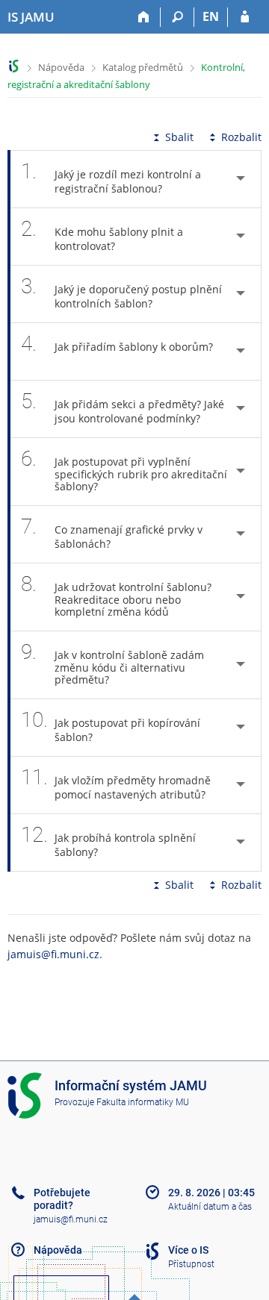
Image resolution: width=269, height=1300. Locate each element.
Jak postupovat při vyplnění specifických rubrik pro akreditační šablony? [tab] (124, 469)
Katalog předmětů (142, 67)
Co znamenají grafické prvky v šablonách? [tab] (111, 532)
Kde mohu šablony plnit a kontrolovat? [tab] (102, 234)
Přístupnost (191, 1264)
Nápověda (61, 67)
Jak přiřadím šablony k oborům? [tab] (117, 343)
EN (210, 16)
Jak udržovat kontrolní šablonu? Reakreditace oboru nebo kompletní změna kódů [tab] (116, 595)
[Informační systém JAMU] (13, 66)
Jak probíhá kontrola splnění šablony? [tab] (108, 840)
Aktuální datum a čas (210, 1206)
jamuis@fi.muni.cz (53, 954)
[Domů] (144, 17)
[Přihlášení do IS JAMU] (245, 17)
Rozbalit (241, 137)
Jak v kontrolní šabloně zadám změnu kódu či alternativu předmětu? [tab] (112, 663)
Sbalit (179, 137)
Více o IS (188, 1250)
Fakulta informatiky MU (142, 1102)
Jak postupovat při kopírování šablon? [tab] (110, 725)
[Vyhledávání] (177, 17)
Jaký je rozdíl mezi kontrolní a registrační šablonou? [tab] (111, 177)
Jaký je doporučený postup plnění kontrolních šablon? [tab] (121, 292)
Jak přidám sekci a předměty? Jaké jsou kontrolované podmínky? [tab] (122, 407)
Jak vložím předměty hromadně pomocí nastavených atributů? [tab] (116, 783)
